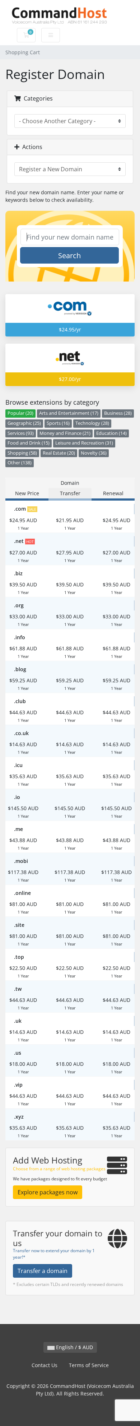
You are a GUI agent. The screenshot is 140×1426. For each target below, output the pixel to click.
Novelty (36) (94, 453)
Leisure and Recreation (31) (84, 443)
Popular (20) (20, 413)
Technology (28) (92, 423)
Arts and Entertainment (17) (68, 413)
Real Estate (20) (59, 453)
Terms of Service (89, 1365)
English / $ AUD (74, 1347)
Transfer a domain (42, 1271)
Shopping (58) (22, 453)
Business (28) (118, 413)
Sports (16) (58, 423)
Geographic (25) (24, 423)
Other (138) (20, 463)
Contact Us (44, 1365)
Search (69, 255)
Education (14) (111, 433)
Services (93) (21, 433)
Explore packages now (48, 1192)
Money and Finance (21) (64, 433)
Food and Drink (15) (29, 443)
